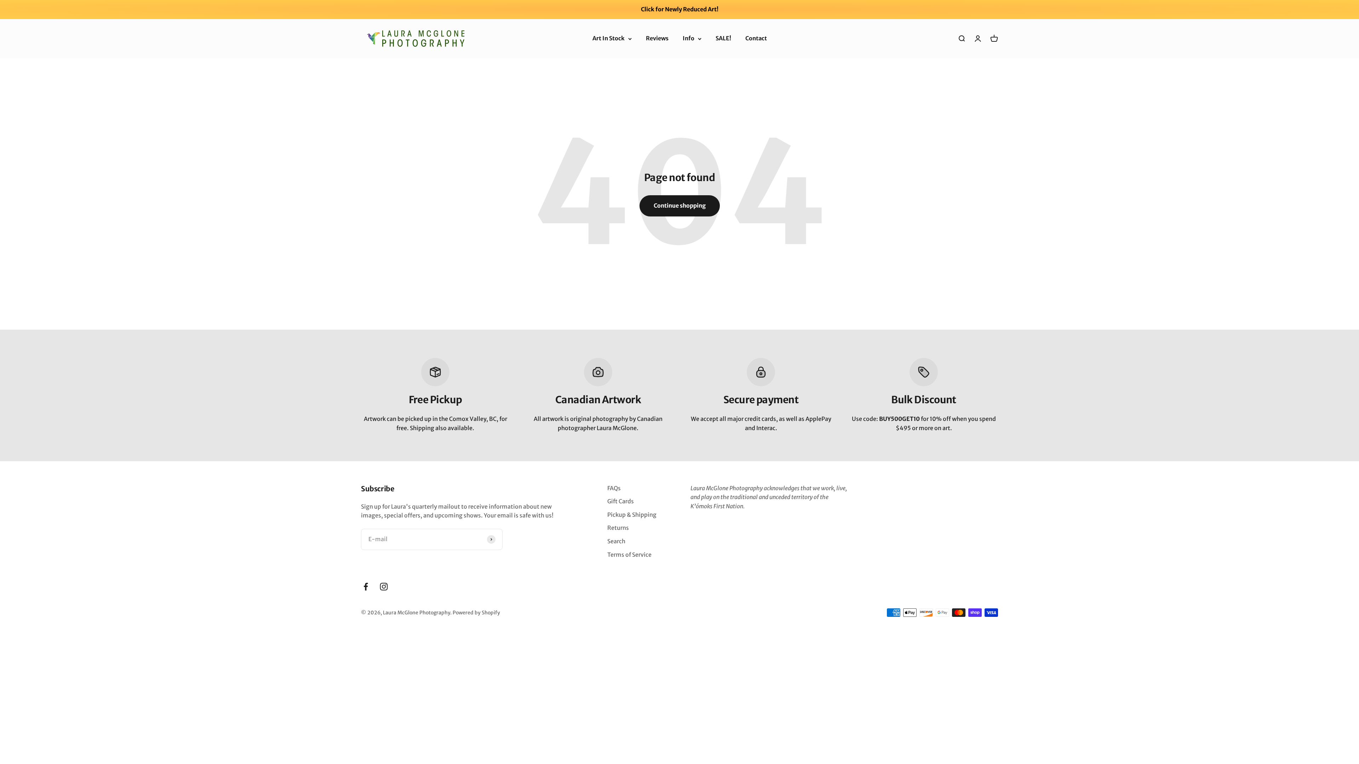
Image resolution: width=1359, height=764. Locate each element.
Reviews (657, 38)
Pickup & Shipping (631, 514)
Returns (618, 527)
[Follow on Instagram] (384, 586)
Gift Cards (620, 501)
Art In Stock (608, 38)
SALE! (723, 38)
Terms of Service (629, 554)
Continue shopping (680, 205)
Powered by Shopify (476, 612)
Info (688, 38)
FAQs (614, 488)
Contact (756, 38)
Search (616, 541)
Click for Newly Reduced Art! (679, 9)
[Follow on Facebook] (366, 586)
